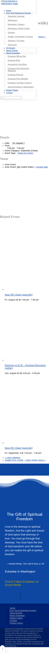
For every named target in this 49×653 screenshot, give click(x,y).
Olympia (11, 33)
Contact (13, 620)
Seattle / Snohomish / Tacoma (20, 37)
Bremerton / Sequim (16, 24)
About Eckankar (17, 615)
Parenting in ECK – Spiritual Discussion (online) (25, 366)
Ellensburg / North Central (19, 28)
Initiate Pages (16, 618)
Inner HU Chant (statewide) (19, 294)
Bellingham (12, 20)
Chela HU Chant (25, 153)
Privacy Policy (16, 623)
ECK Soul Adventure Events (18, 13)
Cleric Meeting (12, 457)
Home (8, 10)
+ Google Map (41, 167)
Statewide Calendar (16, 16)
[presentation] (27, 289)
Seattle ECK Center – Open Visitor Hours (25, 460)
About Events (16, 613)
